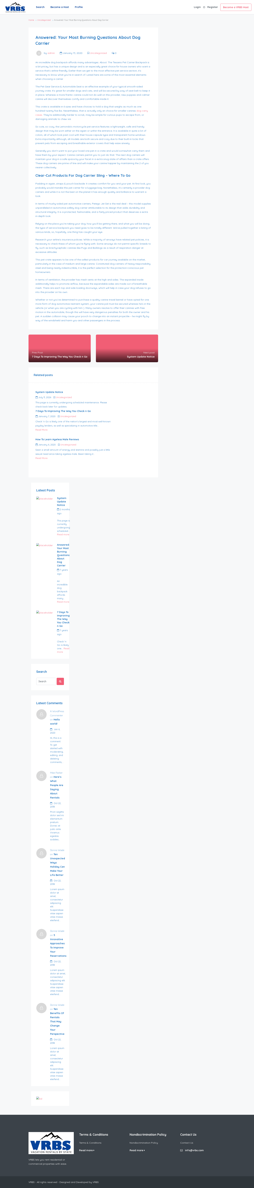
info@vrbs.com (194, 1150)
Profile (79, 7)
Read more (63, 534)
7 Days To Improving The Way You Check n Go (63, 619)
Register (212, 7)
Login (197, 7)
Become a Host (59, 7)
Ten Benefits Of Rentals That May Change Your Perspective (57, 1021)
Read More (41, 429)
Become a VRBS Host (236, 7)
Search (40, 7)
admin (51, 53)
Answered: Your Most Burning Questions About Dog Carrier (63, 555)
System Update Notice (61, 502)
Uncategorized (44, 20)
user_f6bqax (63, 516)
